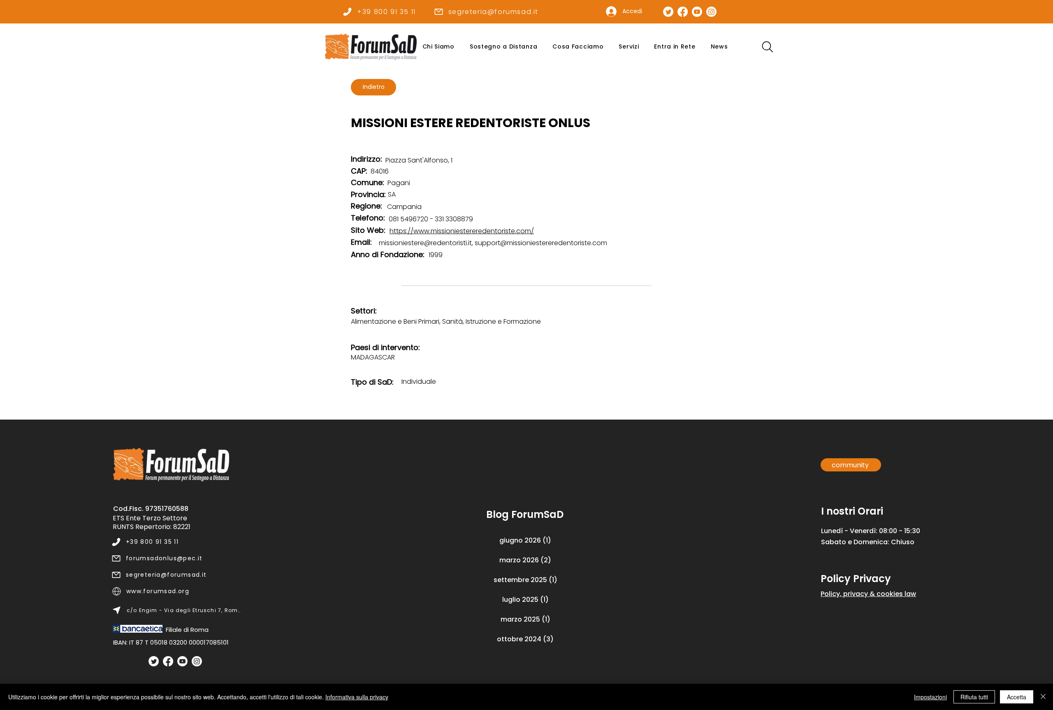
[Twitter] (153, 661)
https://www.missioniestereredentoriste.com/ (462, 231)
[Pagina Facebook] (682, 12)
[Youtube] (182, 661)
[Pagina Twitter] (668, 12)
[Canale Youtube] (697, 12)
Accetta (1016, 697)
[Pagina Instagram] (711, 12)
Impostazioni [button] (930, 697)
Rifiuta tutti (974, 697)
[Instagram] (197, 661)
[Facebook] (168, 661)
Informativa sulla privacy (356, 697)
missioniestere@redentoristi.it (425, 243)
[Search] (767, 46)
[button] (438, 46)
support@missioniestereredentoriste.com (541, 243)
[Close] (1043, 696)
